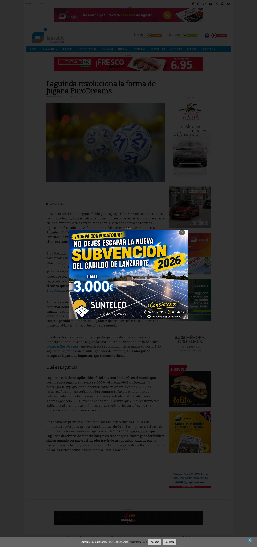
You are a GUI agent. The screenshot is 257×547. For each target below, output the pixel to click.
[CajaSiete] (190, 299)
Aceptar (155, 542)
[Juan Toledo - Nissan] (190, 207)
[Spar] (128, 63)
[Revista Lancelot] (128, 15)
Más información (138, 542)
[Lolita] (190, 385)
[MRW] (190, 478)
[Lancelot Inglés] (190, 432)
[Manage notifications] (249, 540)
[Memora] (190, 342)
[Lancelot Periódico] (190, 253)
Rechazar (169, 542)
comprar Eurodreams (62, 346)
